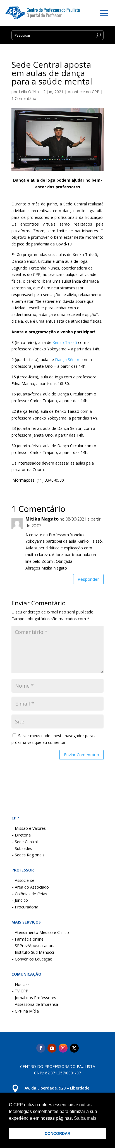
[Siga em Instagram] (63, 1048)
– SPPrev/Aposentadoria (33, 945)
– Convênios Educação (31, 959)
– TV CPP (19, 991)
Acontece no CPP (83, 91)
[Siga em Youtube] (51, 1048)
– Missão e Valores (28, 828)
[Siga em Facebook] (40, 1048)
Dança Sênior (67, 359)
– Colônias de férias (29, 893)
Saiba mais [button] (85, 1118)
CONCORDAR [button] (57, 1133)
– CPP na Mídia (25, 1011)
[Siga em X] (74, 1048)
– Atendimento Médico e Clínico (40, 932)
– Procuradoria (24, 907)
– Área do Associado (30, 887)
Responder (88, 579)
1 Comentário (23, 98)
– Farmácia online (27, 939)
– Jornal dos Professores (33, 997)
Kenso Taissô (64, 342)
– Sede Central (24, 841)
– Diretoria (21, 835)
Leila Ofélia (29, 91)
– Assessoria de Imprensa (34, 1004)
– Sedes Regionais (27, 855)
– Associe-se (22, 880)
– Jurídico (19, 900)
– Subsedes (21, 848)
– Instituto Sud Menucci (32, 952)
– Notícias (20, 984)
